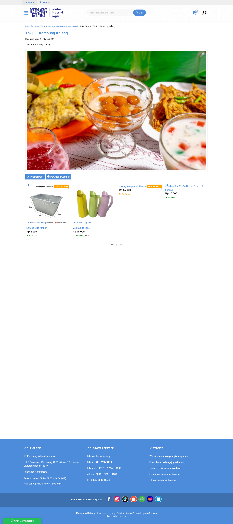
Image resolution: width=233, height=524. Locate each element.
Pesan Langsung (38, 222)
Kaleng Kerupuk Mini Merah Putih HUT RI (140, 186)
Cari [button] (140, 12)
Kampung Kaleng (166, 480)
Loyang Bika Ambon (36, 227)
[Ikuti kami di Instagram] (117, 500)
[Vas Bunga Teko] (93, 203)
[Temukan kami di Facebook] (109, 500)
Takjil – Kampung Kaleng (46, 33)
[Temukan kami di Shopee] (133, 500)
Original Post (36, 176)
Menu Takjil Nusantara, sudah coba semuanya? (56, 26)
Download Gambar (60, 176)
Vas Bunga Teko (81, 227)
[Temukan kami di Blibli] (158, 500)
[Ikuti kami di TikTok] (125, 500)
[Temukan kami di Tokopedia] (142, 500)
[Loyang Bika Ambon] (47, 203)
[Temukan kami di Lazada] (150, 500)
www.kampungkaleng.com (173, 456)
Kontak (46, 2)
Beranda (29, 26)
